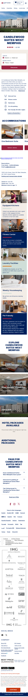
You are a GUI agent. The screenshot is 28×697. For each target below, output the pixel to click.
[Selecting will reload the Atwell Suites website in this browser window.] (21, 607)
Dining (15, 8)
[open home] (1, 541)
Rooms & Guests (7, 60)
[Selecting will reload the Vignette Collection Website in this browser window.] (21, 562)
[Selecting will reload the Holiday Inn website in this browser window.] (9, 600)
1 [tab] (12, 31)
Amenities (9, 8)
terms (3, 681)
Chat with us (4, 645)
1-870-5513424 (14, 165)
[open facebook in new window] (9, 504)
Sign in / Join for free (19, 3)
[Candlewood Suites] (6, 3)
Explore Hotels (18, 651)
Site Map (16, 653)
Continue (13, 689)
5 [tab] (16, 30)
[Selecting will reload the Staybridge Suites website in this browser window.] (9, 613)
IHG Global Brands (5, 647)
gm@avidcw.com (10, 167)
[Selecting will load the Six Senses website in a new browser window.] (9, 556)
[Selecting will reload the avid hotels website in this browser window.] (9, 607)
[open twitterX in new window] (18, 504)
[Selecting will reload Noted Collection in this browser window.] (9, 575)
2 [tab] (13, 31)
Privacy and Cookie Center (19, 648)
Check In (5, 55)
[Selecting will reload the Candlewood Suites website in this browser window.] (14, 619)
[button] (26, 3)
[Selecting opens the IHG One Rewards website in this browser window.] (14, 624)
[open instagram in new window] (13, 504)
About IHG (3, 643)
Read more (22, 90)
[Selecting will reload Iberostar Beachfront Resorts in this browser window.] (9, 588)
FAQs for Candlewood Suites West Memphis (14, 463)
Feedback (3, 655)
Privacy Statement (12, 684)
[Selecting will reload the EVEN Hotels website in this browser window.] (9, 594)
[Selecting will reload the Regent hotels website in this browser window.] (21, 556)
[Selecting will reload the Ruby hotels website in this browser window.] (9, 581)
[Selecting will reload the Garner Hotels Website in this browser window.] (21, 600)
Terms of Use (17, 645)
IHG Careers (17, 643)
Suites (3, 8)
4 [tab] (15, 30)
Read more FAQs (14, 497)
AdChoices (3, 653)
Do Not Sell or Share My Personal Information (7, 650)
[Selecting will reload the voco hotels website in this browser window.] (21, 575)
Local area (22, 8)
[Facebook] (2, 635)
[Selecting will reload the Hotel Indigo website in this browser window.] (21, 569)
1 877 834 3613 (19, 661)
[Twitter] (6, 635)
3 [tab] (14, 31)
